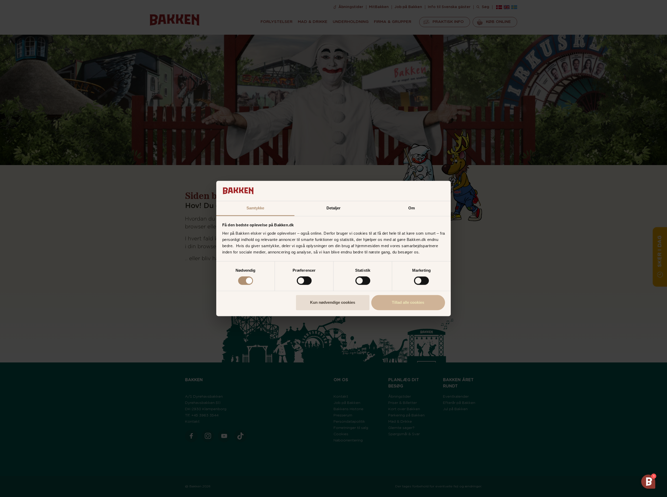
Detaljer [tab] (333, 208)
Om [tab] (411, 208)
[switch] (304, 281)
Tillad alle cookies (408, 302)
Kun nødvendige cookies (332, 302)
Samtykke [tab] (255, 208)
